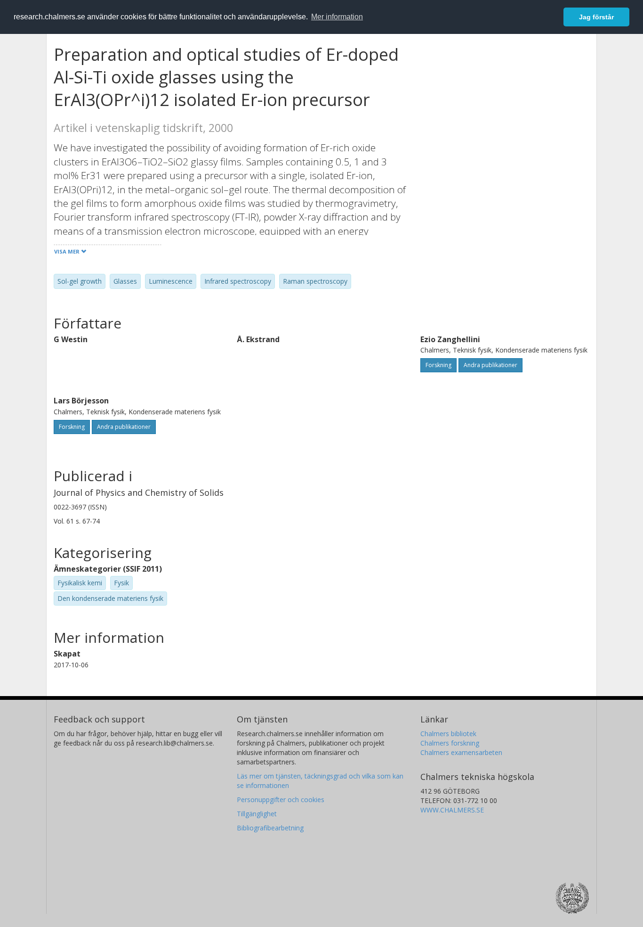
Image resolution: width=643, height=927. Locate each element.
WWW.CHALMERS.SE (452, 809)
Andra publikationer (490, 365)
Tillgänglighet (257, 813)
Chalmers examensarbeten (461, 752)
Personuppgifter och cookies (280, 799)
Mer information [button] (337, 17)
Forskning (438, 365)
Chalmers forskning (449, 742)
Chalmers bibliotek (448, 733)
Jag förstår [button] (596, 17)
